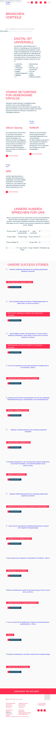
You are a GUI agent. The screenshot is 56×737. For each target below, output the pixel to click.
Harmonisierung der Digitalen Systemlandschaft (23, 439)
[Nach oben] (47, 697)
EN (49, 2)
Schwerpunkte (9, 710)
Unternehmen (9, 714)
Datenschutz (22, 711)
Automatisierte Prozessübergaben (19, 310)
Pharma (31, 75)
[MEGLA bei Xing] (42, 710)
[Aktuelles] (36, 2)
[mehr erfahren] (16, 122)
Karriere (8, 715)
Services (8, 711)
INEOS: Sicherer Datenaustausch (18, 342)
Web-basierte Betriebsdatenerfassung (20, 407)
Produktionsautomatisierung (17, 536)
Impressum (21, 710)
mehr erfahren (13, 155)
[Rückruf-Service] (41, 2)
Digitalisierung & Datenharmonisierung (20, 471)
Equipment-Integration (15, 503)
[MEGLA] (10, 2)
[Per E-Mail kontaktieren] (45, 2)
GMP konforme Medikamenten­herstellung (21, 632)
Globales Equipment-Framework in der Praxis (22, 279)
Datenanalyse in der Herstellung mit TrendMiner (23, 568)
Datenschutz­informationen (25, 712)
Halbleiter (18, 75)
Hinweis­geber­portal (23, 714)
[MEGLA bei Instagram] (45, 710)
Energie (17, 71)
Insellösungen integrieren (16, 664)
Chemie (17, 66)
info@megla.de (41, 704)
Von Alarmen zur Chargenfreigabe (19, 375)
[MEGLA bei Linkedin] (38, 710)
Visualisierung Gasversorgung (17, 600)
